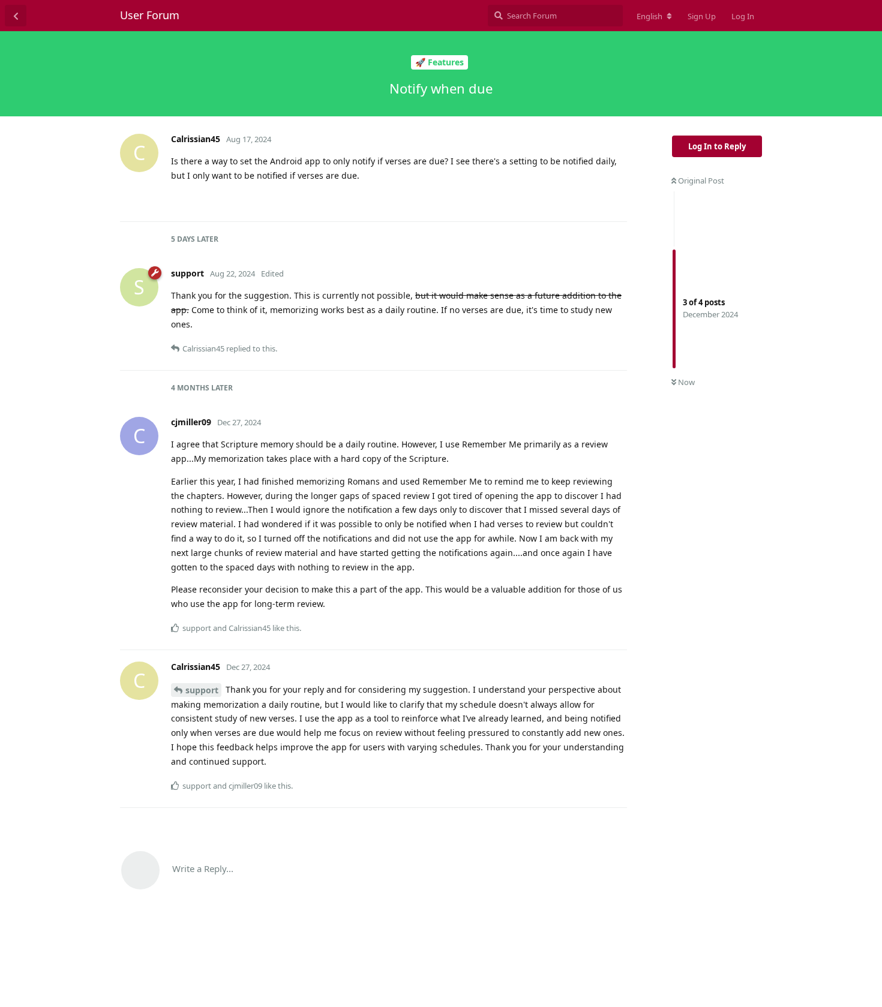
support (201, 690)
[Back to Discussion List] (15, 15)
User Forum (149, 15)
